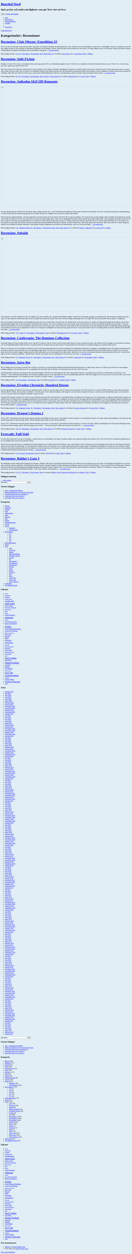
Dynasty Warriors (10, 607)
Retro (53, 228)
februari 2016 (9, 921)
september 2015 (10, 930)
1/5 (10, 533)
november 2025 (10, 708)
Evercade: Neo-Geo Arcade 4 (14, 496)
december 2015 (10, 925)
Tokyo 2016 (8, 670)
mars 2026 (8, 701)
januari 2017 (9, 901)
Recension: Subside (14, 233)
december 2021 (10, 793)
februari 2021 (9, 812)
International (9, 513)
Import (11, 552)
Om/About (8, 27)
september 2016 (10, 908)
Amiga (6, 593)
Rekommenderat (10, 21)
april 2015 (8, 939)
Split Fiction (72, 76)
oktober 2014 (9, 951)
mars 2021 (8, 810)
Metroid (7, 636)
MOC (7, 638)
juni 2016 (8, 914)
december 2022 (10, 771)
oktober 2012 (9, 995)
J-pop (6, 620)
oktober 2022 (9, 775)
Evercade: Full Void (15, 434)
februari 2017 (9, 899)
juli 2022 (8, 780)
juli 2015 (8, 934)
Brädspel (8, 508)
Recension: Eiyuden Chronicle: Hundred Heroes (35, 385)
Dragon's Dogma (67, 429)
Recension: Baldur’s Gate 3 (20, 458)
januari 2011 (9, 1034)
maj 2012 (8, 1004)
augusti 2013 (9, 976)
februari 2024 (9, 747)
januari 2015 (9, 945)
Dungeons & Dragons (68, 472)
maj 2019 (8, 849)
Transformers (13, 530)
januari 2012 (9, 1012)
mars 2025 (8, 723)
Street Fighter (12, 662)
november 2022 (10, 773)
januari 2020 (9, 836)
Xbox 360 (12, 578)
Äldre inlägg (6, 480)
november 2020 (10, 817)
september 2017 (10, 886)
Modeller (12, 528)
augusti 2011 (9, 1021)
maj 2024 (8, 741)
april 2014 (8, 962)
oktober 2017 (9, 884)
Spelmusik (8, 583)
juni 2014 (8, 958)
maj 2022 (8, 784)
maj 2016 (8, 915)
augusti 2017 (9, 888)
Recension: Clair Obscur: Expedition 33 (29, 41)
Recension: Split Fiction (18, 59)
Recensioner (9, 19)
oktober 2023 (9, 753)
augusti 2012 (9, 999)
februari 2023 (9, 767)
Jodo (6, 515)
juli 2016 (8, 912)
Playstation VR (9, 646)
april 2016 (8, 917)
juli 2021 (8, 803)
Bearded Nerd (11, 4)
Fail (6, 611)
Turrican (7, 678)
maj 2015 (8, 938)
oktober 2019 (9, 841)
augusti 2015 (9, 932)
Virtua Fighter (9, 679)
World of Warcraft (12, 681)
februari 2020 (9, 834)
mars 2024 (8, 745)
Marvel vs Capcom (9, 633)
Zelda (6, 684)
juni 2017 (8, 891)
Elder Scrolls (8, 609)
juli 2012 (8, 1001)
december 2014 (10, 947)
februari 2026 (9, 703)
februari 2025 (9, 725)
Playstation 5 (26, 54)
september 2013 (10, 975)
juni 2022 (8, 782)
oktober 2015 (9, 928)
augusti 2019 (9, 845)
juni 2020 (8, 827)
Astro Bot (51, 380)
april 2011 (8, 1028)
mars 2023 (8, 766)
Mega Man (8, 635)
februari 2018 (9, 877)
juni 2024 (8, 740)
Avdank (7, 23)
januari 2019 (9, 856)
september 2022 (10, 777)
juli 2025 (8, 716)
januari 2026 (9, 704)
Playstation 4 (13, 563)
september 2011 (10, 1019)
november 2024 (10, 730)
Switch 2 (46, 76)
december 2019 (10, 838)
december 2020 (10, 815)
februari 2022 (9, 790)
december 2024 (10, 728)
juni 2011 (8, 1025)
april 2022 (8, 786)
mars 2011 (8, 1030)
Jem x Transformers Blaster (14, 490)
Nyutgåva (81, 228)
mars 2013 (8, 986)
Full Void (49, 453)
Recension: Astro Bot (15, 362)
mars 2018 (8, 875)
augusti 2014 (9, 954)
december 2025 (10, 706)
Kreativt (7, 517)
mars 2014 (8, 964)
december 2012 (10, 991)
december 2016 (10, 902)
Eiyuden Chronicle (80, 408)
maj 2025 (8, 719)
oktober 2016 (9, 906)
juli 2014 (8, 956)
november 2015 (10, 926)
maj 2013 (8, 982)
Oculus (21, 333)
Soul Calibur (10, 658)
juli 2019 (8, 847)
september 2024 (10, 734)
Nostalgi (8, 640)
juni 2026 (8, 695)
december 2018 (10, 858)
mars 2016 (8, 919)
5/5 (17, 54)
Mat (6, 519)
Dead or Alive (9, 606)
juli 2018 (8, 867)
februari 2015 (9, 943)
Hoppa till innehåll (12, 14)
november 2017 (10, 882)
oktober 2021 (9, 797)
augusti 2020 (9, 823)
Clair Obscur (66, 54)
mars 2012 (8, 1008)
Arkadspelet (8, 595)
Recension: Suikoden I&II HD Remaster (29, 81)
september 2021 (10, 799)
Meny (3, 14)
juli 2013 (8, 978)
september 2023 (10, 754)
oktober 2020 (9, 819)
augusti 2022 (9, 778)
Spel (41, 54)
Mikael (90, 54)
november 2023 (10, 751)
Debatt (7, 509)
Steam (11, 570)
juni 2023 (8, 760)
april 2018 (8, 873)
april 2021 (8, 808)
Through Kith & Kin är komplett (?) (16, 494)
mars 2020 (8, 832)
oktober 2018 (9, 862)
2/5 (10, 535)
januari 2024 (9, 749)
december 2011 (10, 1013)
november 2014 (10, 949)
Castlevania (77, 357)
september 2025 (10, 712)
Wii (10, 574)
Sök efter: (4, 482)
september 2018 (10, 864)
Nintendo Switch (24, 228)
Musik (7, 521)
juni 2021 (8, 804)
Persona (7, 645)
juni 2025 (8, 717)
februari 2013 (9, 988)
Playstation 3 (13, 561)
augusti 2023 (9, 756)
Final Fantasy (10, 615)
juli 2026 (8, 693)
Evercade (22, 453)
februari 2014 (9, 965)
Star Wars (8, 660)
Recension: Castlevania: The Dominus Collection (35, 338)
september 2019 (10, 843)
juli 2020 (8, 825)
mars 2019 (8, 852)
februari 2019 (9, 854)
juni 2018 (8, 869)
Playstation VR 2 (62, 333)
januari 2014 (9, 967)
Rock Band (8, 650)
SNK (6, 656)
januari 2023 (9, 769)
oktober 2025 (9, 710)
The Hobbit (8, 669)
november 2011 (10, 1015)
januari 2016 (9, 923)
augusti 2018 (9, 865)
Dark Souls (10, 603)
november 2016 (10, 904)
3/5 (17, 333)
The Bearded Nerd (11, 585)
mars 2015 (8, 941)
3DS (10, 548)
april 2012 (8, 1006)
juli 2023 (8, 758)
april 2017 (8, 895)
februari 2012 (9, 1010)
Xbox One (12, 580)
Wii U (11, 576)
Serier (7, 545)
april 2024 (8, 743)
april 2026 (8, 699)
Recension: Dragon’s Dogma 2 (22, 413)
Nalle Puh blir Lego (18, 1247)
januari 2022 (9, 791)
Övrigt (7, 524)
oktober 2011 (9, 1017)
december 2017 (10, 880)
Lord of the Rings (11, 631)
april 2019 (8, 851)
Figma (6, 613)
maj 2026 (8, 697)
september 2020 (10, 821)
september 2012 (10, 997)
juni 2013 (8, 980)
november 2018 (10, 860)
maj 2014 (8, 960)
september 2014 (10, 952)
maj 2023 (8, 762)
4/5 (17, 76)
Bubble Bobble (8, 599)
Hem (6, 18)
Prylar (7, 526)
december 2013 (10, 969)
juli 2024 (8, 738)
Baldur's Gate (55, 472)
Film (6, 511)
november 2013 (10, 971)
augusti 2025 (9, 714)
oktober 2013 (9, 973)
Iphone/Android (14, 554)
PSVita (11, 567)
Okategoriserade (10, 522)
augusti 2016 (9, 910)
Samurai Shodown (9, 652)
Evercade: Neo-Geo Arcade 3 (14, 498)
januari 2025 (9, 727)
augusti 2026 (9, 691)
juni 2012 (8, 1002)
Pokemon (7, 648)
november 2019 (10, 840)
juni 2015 (8, 936)
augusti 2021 (9, 801)
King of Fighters (11, 624)
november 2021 (10, 795)
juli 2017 (8, 889)
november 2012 (10, 993)
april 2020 (8, 830)
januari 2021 (9, 814)
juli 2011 (8, 1023)
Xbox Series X (48, 54)
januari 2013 (9, 989)
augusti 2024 (9, 736)
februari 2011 (9, 1032)
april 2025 (8, 721)
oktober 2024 (9, 732)
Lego (8, 626)
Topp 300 (9, 673)
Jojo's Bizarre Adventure (11, 621)
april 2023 (8, 764)
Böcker (7, 506)
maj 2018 (8, 871)
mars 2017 (8, 897)
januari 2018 (9, 878)
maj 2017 (8, 893)
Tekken (7, 667)
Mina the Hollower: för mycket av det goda (19, 492)
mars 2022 (8, 788)
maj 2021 (8, 806)
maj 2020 (8, 828)
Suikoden (88, 228)
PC (20, 54)
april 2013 (8, 984)
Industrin (9, 617)
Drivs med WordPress (8, 1252)
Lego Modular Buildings (13, 629)
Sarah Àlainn (8, 654)
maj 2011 (8, 1026)
